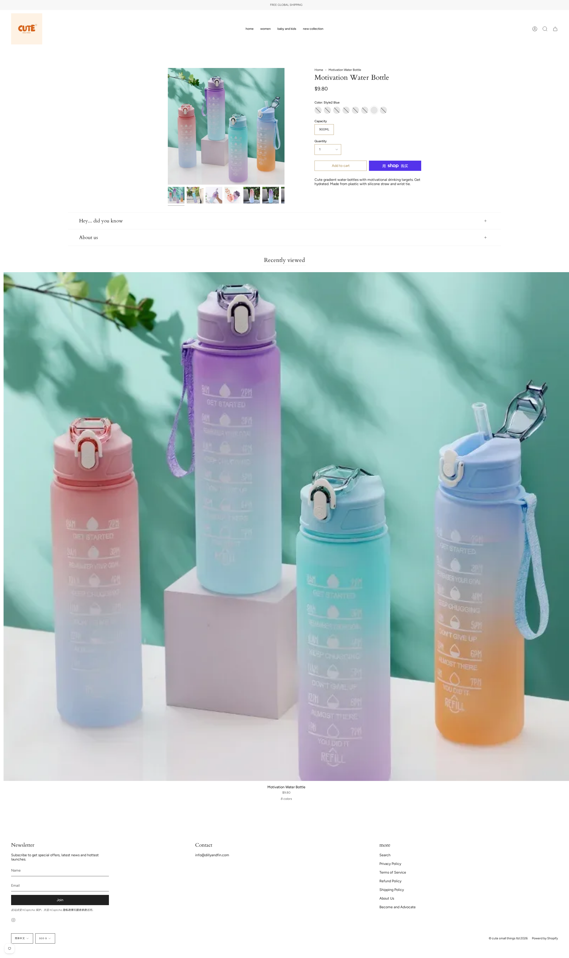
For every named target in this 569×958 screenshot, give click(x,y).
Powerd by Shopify (545, 938)
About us (88, 237)
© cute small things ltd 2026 (508, 938)
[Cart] (555, 29)
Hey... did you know (101, 221)
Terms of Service (392, 872)
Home (319, 70)
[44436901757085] (270, 195)
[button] (265, 29)
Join (60, 900)
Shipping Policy (391, 890)
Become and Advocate (397, 907)
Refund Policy (390, 881)
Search (385, 855)
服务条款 (81, 910)
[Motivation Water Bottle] (176, 195)
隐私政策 (68, 910)
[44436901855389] (251, 195)
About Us (386, 898)
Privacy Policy (390, 864)
